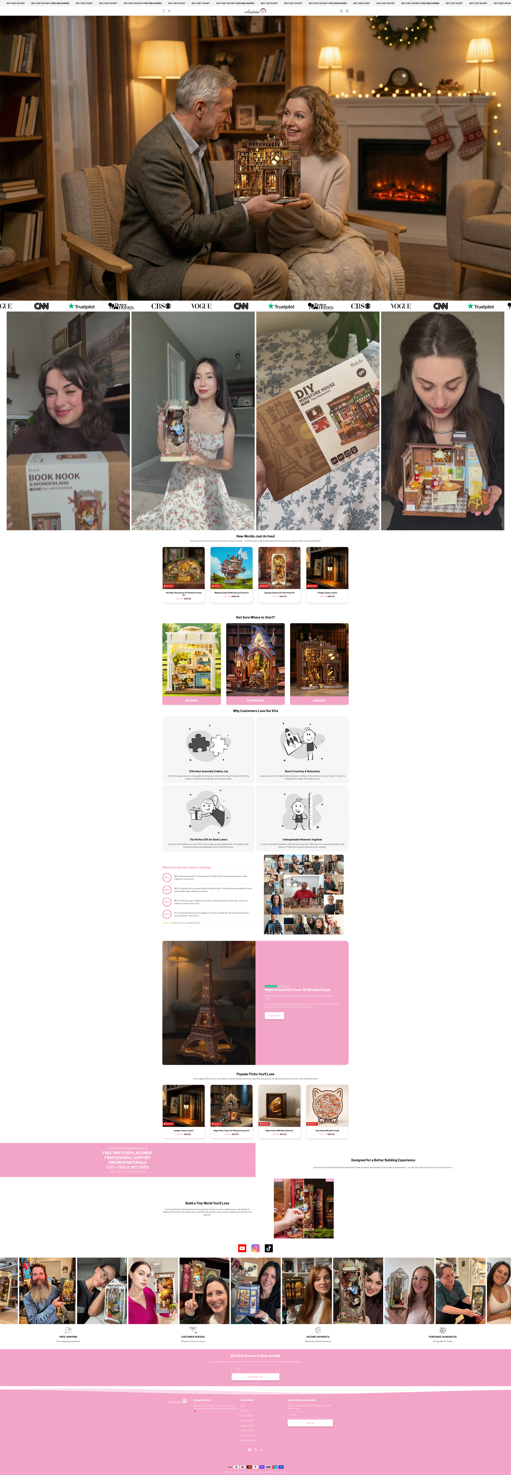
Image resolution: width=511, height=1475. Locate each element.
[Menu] (164, 11)
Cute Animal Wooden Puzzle (327, 1131)
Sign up (310, 1423)
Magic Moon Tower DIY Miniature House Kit (232, 1131)
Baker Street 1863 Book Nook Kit (279, 1131)
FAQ (242, 1406)
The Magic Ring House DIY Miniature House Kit (184, 594)
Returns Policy (247, 1420)
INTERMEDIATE (255, 700)
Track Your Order (248, 1435)
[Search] (169, 11)
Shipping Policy (247, 1425)
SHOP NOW (274, 1015)
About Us (244, 1411)
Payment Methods (248, 1440)
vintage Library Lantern (327, 593)
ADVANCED (319, 700)
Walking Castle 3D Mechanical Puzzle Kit (232, 593)
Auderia (233, 1472)
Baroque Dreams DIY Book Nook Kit (279, 593)
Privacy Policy (247, 1416)
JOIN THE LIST (255, 1377)
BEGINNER (192, 700)
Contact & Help (247, 1430)
